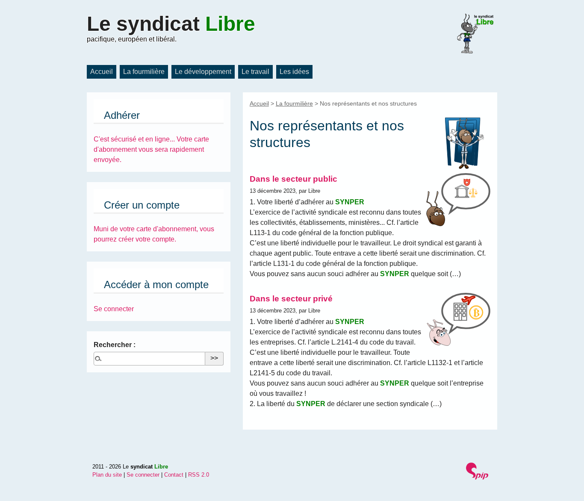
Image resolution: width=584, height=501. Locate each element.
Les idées (294, 71)
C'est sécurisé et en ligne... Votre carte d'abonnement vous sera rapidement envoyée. (151, 149)
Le (171, 23)
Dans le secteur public (293, 178)
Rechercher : (115, 344)
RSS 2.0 (198, 475)
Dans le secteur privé (291, 298)
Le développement (203, 71)
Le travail (255, 71)
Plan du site (107, 475)
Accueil (101, 71)
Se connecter (114, 308)
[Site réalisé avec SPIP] (478, 472)
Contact (173, 475)
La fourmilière (144, 71)
